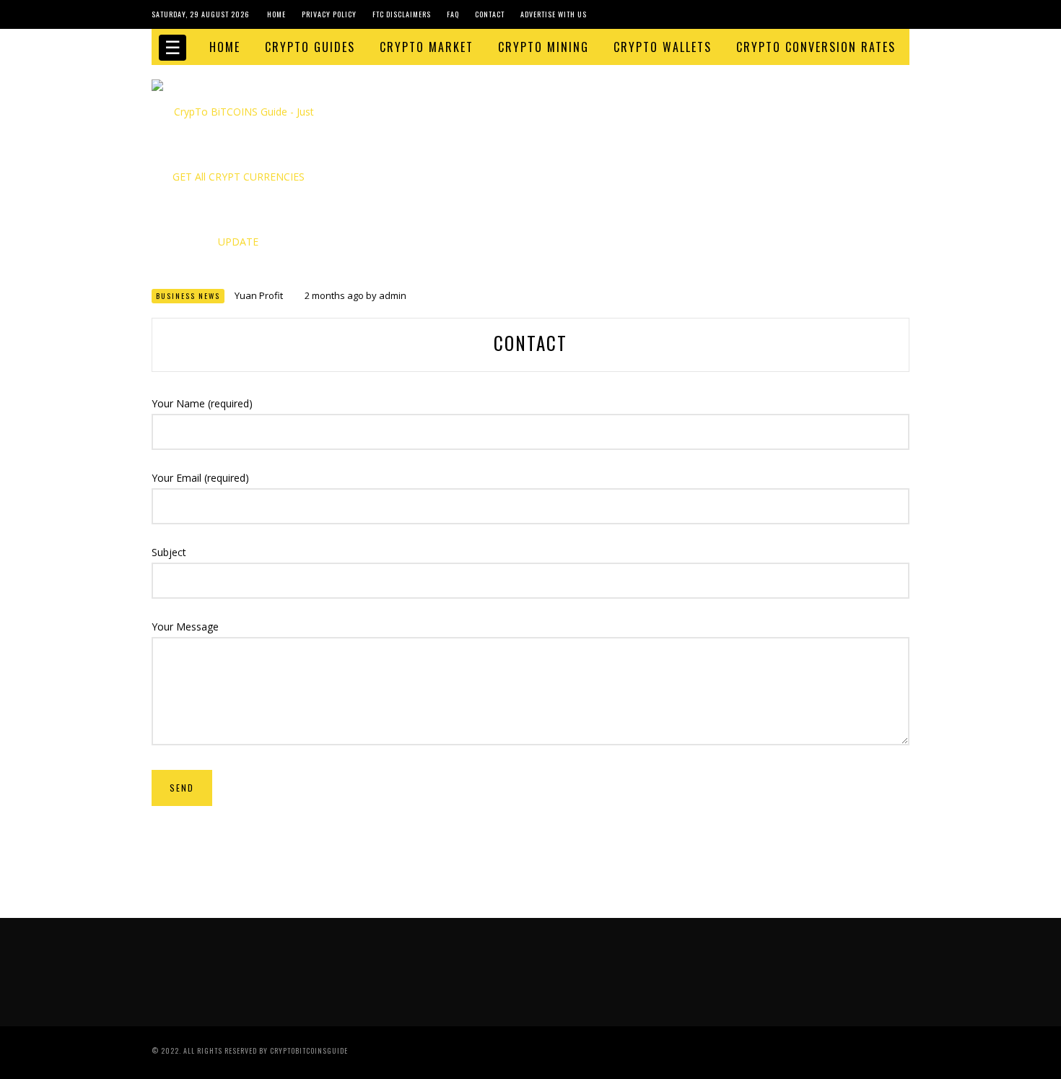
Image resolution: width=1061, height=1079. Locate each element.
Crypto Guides (310, 47)
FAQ (453, 14)
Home (276, 14)
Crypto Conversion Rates (816, 47)
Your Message (185, 626)
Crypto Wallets (663, 47)
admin (392, 295)
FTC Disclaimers (401, 14)
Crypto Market (426, 47)
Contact (490, 14)
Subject (169, 552)
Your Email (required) (200, 478)
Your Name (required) (202, 403)
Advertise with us (553, 14)
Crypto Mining (543, 47)
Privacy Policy (329, 14)
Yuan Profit (259, 295)
